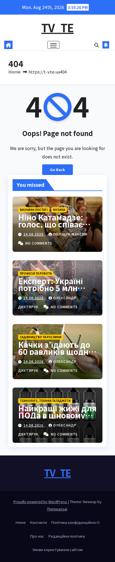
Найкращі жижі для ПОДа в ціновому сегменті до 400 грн (57, 415)
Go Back (57, 169)
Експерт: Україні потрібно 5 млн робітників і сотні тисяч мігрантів (52, 291)
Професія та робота (36, 273)
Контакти (38, 522)
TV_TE (57, 27)
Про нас (37, 536)
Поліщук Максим (70, 234)
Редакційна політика (67, 536)
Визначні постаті (34, 210)
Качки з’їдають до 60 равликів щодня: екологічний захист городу (57, 355)
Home (14, 72)
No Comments (38, 243)
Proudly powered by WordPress (40, 501)
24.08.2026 (34, 234)
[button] (96, 45)
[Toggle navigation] (53, 45)
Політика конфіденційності (75, 522)
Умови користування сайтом (57, 549)
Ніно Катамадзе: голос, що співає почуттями (50, 224)
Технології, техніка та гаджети (45, 401)
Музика (59, 210)
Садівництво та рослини (40, 337)
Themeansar (57, 509)
